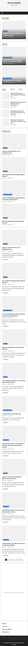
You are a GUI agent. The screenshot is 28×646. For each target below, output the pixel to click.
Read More (6, 260)
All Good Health (14, 3)
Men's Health (5, 439)
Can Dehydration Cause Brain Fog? (12, 80)
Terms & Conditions (7, 629)
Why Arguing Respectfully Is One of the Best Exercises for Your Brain (18, 112)
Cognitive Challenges (7, 57)
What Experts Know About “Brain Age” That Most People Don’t (18, 121)
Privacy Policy (5, 632)
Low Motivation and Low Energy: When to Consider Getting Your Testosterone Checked (13, 445)
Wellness (5, 31)
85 (17, 559)
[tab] (6, 89)
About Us (4, 623)
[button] (2, 13)
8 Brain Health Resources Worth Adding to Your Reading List (18, 95)
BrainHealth (5, 37)
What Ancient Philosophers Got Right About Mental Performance (18, 103)
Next (21, 559)
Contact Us (5, 626)
